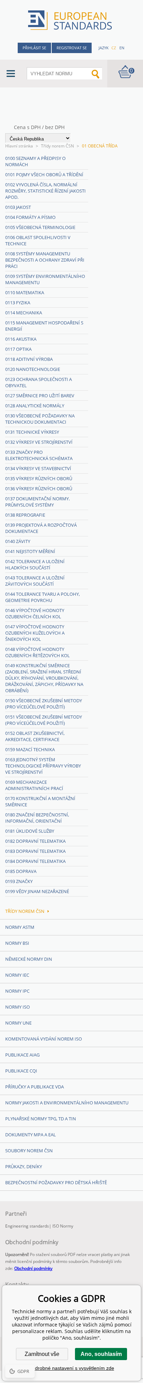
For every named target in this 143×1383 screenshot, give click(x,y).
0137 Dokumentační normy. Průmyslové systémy (37, 501)
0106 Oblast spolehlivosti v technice (37, 240)
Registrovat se (72, 47)
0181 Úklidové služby (29, 831)
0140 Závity (17, 541)
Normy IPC (17, 991)
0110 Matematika (24, 292)
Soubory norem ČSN (29, 1150)
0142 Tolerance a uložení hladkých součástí (35, 564)
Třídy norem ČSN (57, 146)
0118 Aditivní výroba (29, 359)
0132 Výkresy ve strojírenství (39, 442)
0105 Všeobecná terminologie (40, 227)
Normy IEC (17, 975)
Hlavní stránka (19, 146)
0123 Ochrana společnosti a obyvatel (38, 382)
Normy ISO (17, 1007)
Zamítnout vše (42, 1354)
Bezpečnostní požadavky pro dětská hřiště (56, 1182)
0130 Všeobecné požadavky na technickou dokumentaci (40, 419)
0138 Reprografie (25, 515)
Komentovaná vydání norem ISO (43, 1039)
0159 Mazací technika (30, 749)
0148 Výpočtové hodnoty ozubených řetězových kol (37, 652)
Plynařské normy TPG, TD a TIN (40, 1118)
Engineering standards (27, 1226)
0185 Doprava (20, 871)
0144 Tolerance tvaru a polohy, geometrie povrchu (42, 597)
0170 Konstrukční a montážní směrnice (40, 801)
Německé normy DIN (28, 959)
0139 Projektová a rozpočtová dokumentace (41, 528)
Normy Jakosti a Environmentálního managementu (66, 1103)
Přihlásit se (34, 47)
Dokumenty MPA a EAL (30, 1134)
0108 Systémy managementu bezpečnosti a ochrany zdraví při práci (44, 260)
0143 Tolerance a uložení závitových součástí (35, 581)
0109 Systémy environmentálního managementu (45, 279)
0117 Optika (18, 349)
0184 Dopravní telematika (35, 861)
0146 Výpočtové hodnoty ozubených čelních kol (34, 613)
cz (113, 47)
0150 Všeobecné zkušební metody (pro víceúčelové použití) (43, 703)
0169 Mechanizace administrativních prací (34, 785)
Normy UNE (18, 1023)
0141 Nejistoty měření (30, 551)
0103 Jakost (18, 207)
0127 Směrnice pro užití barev (39, 395)
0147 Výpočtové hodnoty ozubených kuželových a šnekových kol (35, 632)
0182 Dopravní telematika (35, 841)
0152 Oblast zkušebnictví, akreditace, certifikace (35, 736)
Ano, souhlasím (101, 1354)
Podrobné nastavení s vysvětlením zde (71, 1368)
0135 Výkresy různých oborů (38, 478)
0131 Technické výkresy (32, 432)
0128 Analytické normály (34, 405)
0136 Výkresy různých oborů (38, 488)
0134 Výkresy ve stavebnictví (38, 468)
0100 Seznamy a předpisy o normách (35, 161)
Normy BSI (17, 943)
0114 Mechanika (23, 312)
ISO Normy (62, 1226)
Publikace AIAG (22, 1055)
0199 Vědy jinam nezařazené (37, 891)
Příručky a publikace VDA (34, 1087)
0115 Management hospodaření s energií (44, 326)
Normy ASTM (19, 927)
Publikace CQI (21, 1071)
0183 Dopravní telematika (35, 851)
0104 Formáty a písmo (30, 217)
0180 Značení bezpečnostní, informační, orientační (37, 818)
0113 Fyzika (17, 302)
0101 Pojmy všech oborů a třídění (44, 174)
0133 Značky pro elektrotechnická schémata (39, 455)
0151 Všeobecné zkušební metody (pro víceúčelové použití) (43, 720)
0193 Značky (19, 881)
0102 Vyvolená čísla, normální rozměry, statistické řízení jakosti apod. (45, 190)
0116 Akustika (20, 339)
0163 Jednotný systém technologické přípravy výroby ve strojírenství (43, 765)
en (121, 47)
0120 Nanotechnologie (32, 369)
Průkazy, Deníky (23, 1166)
